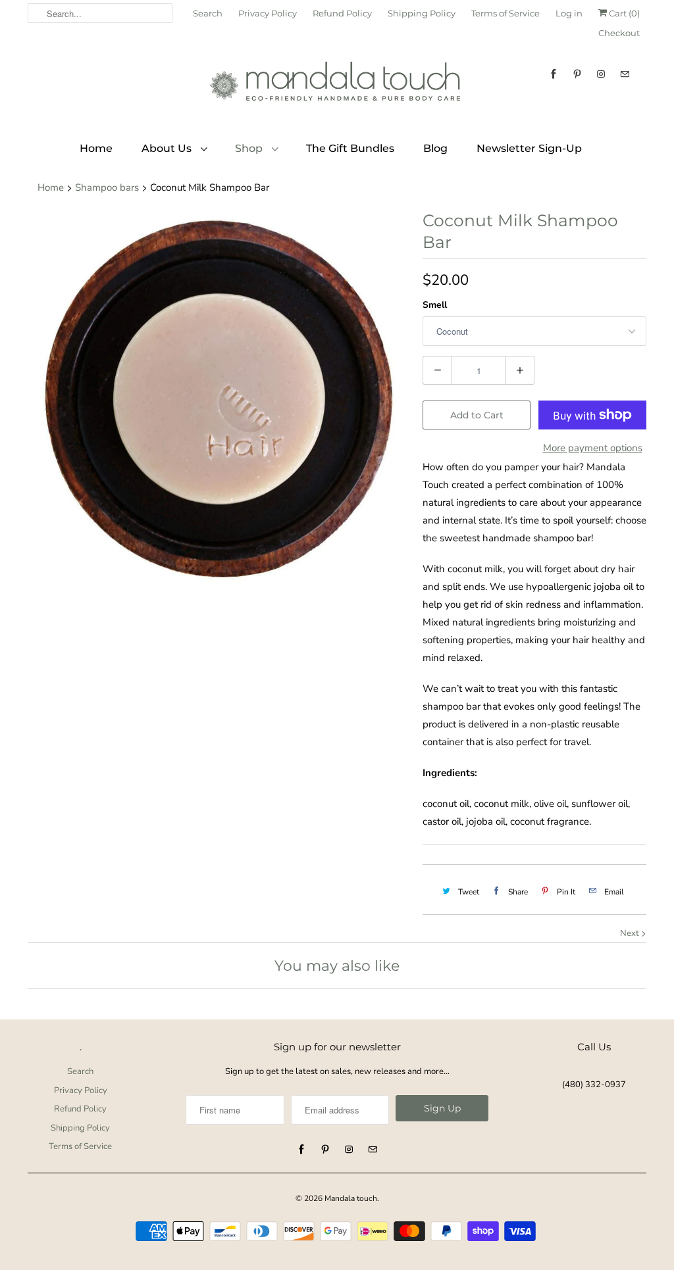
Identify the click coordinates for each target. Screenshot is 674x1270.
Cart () (623, 13)
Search (207, 13)
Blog (435, 148)
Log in (569, 13)
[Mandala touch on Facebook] (553, 74)
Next (630, 933)
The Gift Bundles (350, 148)
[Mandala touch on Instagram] (600, 74)
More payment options (592, 447)
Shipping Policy (421, 13)
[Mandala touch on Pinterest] (577, 74)
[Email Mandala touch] (624, 74)
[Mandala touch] (337, 86)
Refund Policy (342, 13)
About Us (168, 148)
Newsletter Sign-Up (529, 148)
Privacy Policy (267, 13)
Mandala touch (350, 1198)
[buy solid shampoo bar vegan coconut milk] (218, 400)
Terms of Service (505, 13)
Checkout (619, 33)
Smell (435, 305)
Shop (250, 148)
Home (96, 148)
